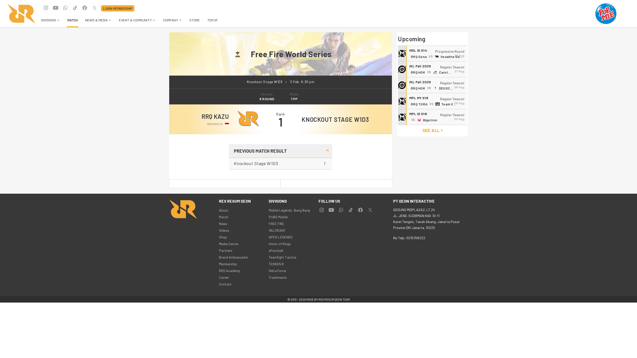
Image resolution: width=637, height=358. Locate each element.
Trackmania (277, 277)
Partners (225, 250)
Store (194, 20)
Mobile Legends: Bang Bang (289, 210)
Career (224, 277)
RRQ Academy (229, 270)
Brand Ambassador (233, 257)
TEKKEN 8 (276, 264)
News (223, 224)
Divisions (48, 20)
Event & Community (135, 20)
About (223, 210)
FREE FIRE (276, 224)
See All (431, 130)
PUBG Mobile (278, 217)
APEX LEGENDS (281, 237)
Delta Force (277, 270)
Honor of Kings (280, 244)
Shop (223, 237)
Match (72, 20)
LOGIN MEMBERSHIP (117, 8)
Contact (225, 284)
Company (170, 20)
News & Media (96, 20)
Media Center (229, 244)
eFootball (276, 250)
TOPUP (212, 20)
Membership (228, 264)
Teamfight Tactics (282, 257)
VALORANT (277, 230)
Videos (224, 230)
